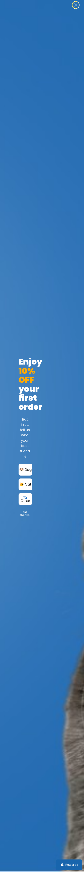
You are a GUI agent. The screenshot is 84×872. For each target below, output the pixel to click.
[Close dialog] (75, 5)
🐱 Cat (25, 484)
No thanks (24, 513)
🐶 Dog (25, 469)
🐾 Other (25, 499)
